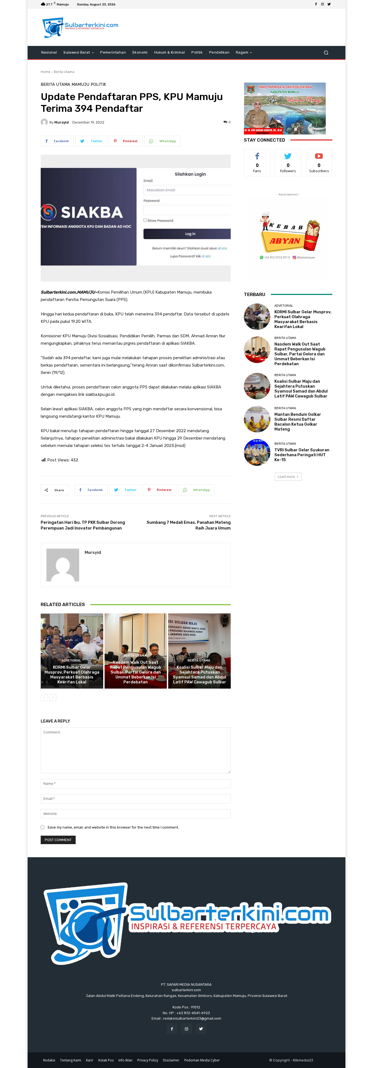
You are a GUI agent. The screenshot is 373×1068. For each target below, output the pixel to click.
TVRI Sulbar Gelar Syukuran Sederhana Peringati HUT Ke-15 (301, 454)
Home (45, 71)
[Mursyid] (45, 122)
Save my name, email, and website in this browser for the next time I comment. (113, 827)
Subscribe (319, 153)
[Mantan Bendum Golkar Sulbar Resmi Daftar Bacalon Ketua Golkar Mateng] (257, 419)
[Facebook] (316, 4)
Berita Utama (64, 71)
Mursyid (61, 122)
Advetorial (71, 660)
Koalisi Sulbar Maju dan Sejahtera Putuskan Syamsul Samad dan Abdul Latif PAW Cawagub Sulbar (199, 674)
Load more (286, 476)
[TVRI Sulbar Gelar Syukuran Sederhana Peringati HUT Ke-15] (257, 452)
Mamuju (80, 85)
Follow (288, 153)
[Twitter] (329, 4)
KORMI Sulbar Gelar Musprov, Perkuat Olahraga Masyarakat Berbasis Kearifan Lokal (72, 674)
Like (257, 153)
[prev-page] (44, 697)
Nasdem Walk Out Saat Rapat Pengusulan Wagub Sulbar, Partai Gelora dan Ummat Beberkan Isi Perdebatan (135, 672)
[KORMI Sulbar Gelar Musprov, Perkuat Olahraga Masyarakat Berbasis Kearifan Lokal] (72, 650)
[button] (325, 52)
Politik (98, 85)
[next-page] (52, 697)
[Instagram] (322, 4)
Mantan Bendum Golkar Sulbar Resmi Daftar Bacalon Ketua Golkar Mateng (297, 422)
